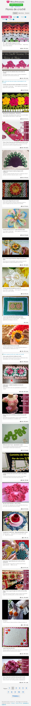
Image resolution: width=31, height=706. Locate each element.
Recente (27, 13)
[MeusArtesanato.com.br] (15, 1)
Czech (4, 19)
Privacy (13, 703)
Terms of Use (19, 703)
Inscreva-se (17, 6)
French (23, 17)
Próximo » (15, 696)
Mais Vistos (21, 13)
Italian (11, 19)
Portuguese (6, 17)
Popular (15, 13)
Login (12, 6)
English (15, 17)
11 (23, 692)
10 (19, 692)
